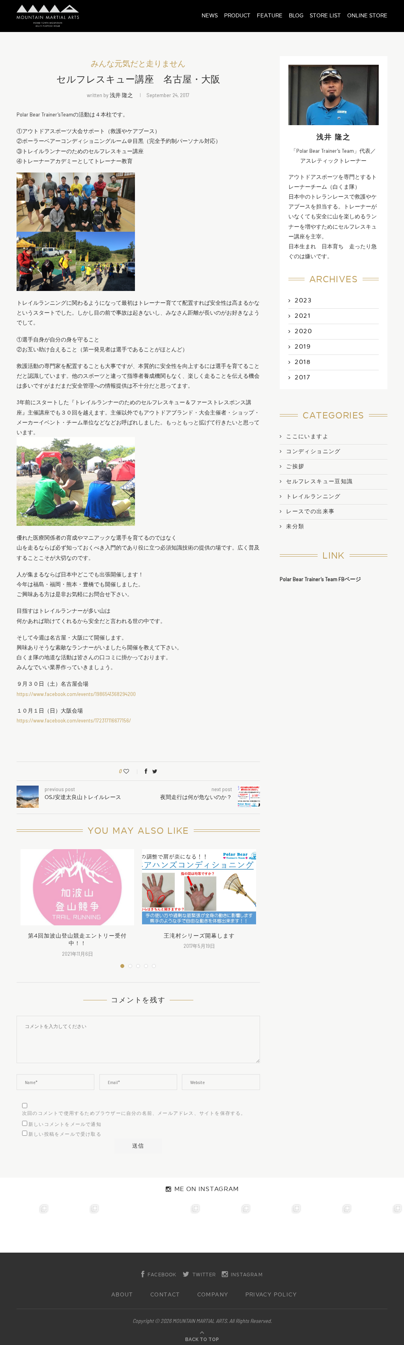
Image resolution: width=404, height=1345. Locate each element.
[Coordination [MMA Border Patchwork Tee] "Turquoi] (75, 1227)
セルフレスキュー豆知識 (319, 481)
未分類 (295, 526)
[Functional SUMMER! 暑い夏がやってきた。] (379, 1227)
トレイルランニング (313, 496)
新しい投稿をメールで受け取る (64, 1134)
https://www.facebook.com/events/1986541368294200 (76, 693)
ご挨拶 (295, 466)
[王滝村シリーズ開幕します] (199, 887)
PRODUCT (237, 15)
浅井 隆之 (121, 95)
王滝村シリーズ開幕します (199, 935)
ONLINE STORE (367, 15)
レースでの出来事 (310, 511)
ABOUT (122, 1295)
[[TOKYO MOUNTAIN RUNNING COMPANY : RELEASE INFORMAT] (126, 1227)
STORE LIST (325, 15)
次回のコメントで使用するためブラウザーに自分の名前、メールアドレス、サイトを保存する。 (134, 1113)
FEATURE (269, 15)
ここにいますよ (307, 436)
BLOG (296, 15)
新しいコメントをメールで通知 (64, 1124)
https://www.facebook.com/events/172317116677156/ (74, 720)
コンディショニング (313, 451)
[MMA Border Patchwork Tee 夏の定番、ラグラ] (328, 1227)
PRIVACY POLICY (271, 1295)
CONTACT (165, 1295)
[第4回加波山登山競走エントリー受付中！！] (77, 887)
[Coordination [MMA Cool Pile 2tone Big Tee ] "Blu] (25, 1227)
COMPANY (212, 1295)
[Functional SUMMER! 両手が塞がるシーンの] (227, 1227)
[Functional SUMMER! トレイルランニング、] (177, 1227)
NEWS (210, 15)
